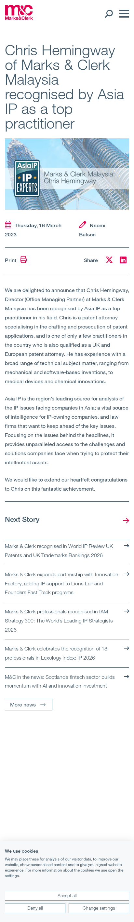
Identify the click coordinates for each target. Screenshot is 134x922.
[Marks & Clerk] (19, 18)
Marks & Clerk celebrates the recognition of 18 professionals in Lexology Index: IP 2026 (56, 653)
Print (11, 260)
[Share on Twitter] (109, 261)
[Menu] (122, 13)
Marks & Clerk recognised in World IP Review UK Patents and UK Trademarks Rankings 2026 (59, 550)
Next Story (22, 519)
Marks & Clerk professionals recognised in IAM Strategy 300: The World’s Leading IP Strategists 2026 (59, 620)
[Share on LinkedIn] (123, 261)
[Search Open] (108, 13)
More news (23, 704)
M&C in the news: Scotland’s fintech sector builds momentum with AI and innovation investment (60, 681)
